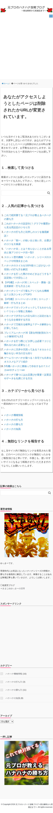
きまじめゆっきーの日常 (13, 588)
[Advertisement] (26, 47)
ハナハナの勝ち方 (13, 424)
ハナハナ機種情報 (13, 415)
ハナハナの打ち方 (13, 420)
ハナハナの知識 (12, 429)
